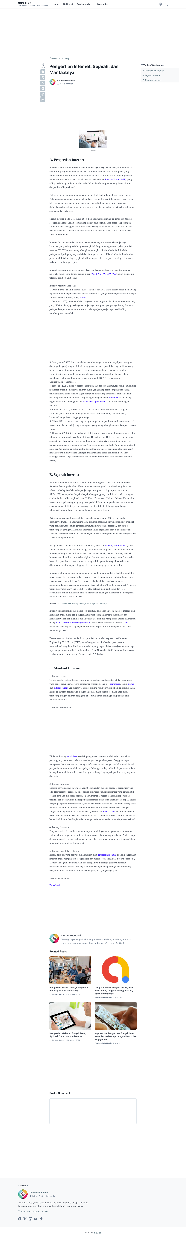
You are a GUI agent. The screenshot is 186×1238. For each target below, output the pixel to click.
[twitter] (42, 77)
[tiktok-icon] (41, 1219)
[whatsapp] (42, 83)
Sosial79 (24, 3)
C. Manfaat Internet (151, 80)
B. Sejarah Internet (151, 75)
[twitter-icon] (25, 1219)
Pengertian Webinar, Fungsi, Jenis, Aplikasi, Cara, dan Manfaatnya (67, 1035)
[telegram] (42, 88)
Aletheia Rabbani (39, 1192)
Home (56, 4)
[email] (42, 99)
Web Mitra (102, 4)
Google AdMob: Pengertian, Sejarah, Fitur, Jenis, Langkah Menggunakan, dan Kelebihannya (114, 990)
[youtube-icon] (35, 1219)
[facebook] (42, 71)
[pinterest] (42, 94)
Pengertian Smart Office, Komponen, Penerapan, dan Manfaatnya (68, 989)
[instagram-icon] (30, 1219)
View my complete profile (34, 1211)
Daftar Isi (68, 4)
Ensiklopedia (83, 4)
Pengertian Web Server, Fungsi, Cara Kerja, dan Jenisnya (82, 603)
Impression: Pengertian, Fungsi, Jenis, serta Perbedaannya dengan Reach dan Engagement (116, 1036)
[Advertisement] (93, 33)
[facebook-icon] (19, 1219)
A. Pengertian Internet (153, 70)
